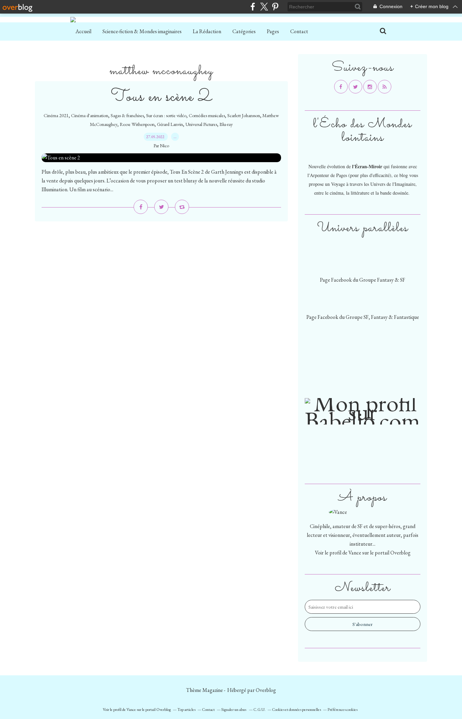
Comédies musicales (207, 115)
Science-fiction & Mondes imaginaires (142, 31)
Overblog (266, 690)
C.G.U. (259, 709)
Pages (273, 31)
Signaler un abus (234, 709)
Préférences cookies (342, 709)
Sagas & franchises (127, 115)
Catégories (244, 31)
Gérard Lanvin (170, 124)
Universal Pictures (201, 124)
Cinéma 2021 (56, 115)
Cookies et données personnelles (296, 709)
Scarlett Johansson (243, 115)
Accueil (83, 31)
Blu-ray (226, 124)
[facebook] (253, 6)
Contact (299, 31)
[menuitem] (83, 31)
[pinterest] (275, 6)
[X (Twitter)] (264, 6)
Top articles (186, 709)
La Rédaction (207, 31)
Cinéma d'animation (89, 115)
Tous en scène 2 (161, 97)
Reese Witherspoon (137, 124)
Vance (354, 552)
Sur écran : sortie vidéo (166, 115)
